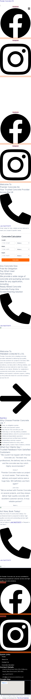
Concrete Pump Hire (9, 289)
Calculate (15, 260)
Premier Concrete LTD (7, 1)
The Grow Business (23, 698)
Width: (3, 246)
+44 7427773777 (15, 522)
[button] (29, 9)
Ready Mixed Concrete (10, 286)
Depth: (3, 252)
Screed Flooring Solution (11, 292)
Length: (4, 240)
